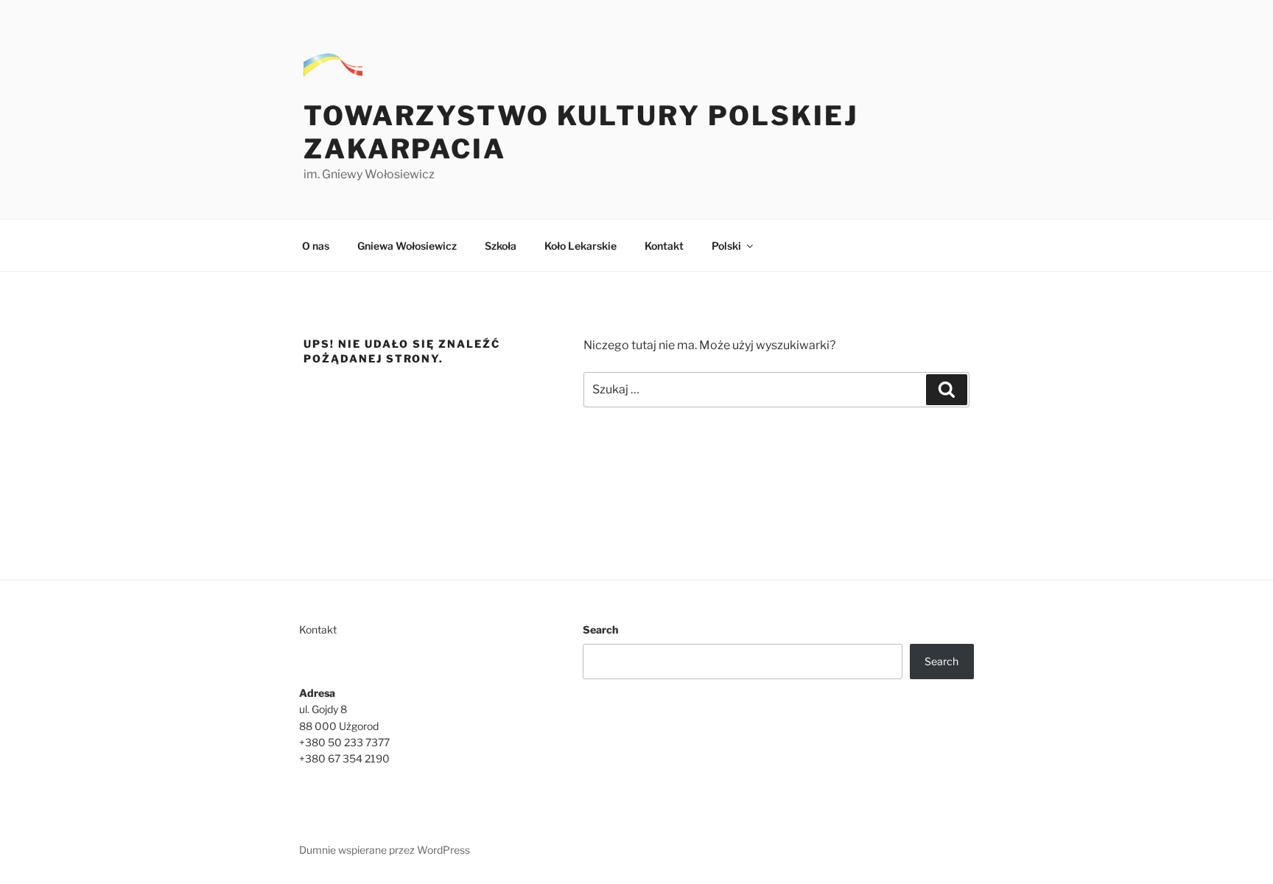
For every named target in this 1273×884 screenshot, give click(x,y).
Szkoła (500, 245)
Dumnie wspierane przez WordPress (384, 849)
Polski (726, 245)
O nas (315, 245)
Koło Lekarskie (580, 245)
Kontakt (664, 245)
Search (600, 629)
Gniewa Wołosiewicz (407, 245)
